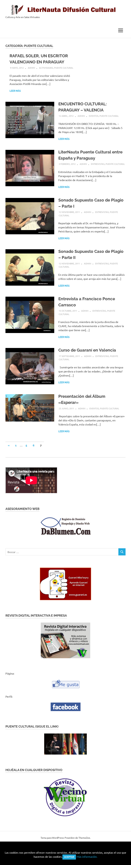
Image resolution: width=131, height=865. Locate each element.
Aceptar (69, 857)
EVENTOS (93, 115)
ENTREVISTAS (98, 163)
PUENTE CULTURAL (63, 67)
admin (31, 67)
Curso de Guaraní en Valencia (87, 350)
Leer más (15, 91)
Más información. (87, 856)
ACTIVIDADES (46, 67)
